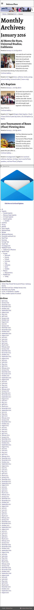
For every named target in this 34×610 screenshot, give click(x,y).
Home (4, 14)
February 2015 (6, 435)
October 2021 (5, 320)
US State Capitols (8, 217)
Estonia (7, 257)
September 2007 (6, 590)
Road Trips (5, 238)
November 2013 (6, 460)
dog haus (9, 159)
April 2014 (4, 454)
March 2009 (5, 562)
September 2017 (6, 397)
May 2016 (4, 414)
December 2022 (6, 304)
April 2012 (4, 491)
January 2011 (5, 519)
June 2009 (4, 556)
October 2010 (5, 525)
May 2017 (4, 402)
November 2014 (6, 441)
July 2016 (4, 412)
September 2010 (6, 527)
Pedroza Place (12, 4)
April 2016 (4, 416)
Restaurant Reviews (7, 234)
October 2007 (5, 589)
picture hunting (5, 79)
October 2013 (5, 462)
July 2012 (4, 487)
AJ (7, 77)
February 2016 (6, 418)
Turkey (6, 276)
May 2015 (4, 431)
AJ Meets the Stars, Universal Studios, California (11, 44)
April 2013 (4, 473)
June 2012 (4, 489)
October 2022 (5, 308)
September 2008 (6, 573)
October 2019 (5, 354)
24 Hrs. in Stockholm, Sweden (10, 291)
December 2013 (6, 458)
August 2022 (5, 312)
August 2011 (5, 506)
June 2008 (4, 579)
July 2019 (4, 360)
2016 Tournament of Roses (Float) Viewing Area (16, 125)
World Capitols (7, 219)
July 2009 (4, 554)
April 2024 (5, 301)
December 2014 (6, 439)
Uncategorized (10, 157)
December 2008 (6, 567)
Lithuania (7, 265)
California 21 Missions (9, 249)
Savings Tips (5, 242)
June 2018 (4, 383)
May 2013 (4, 471)
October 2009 (5, 548)
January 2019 (5, 370)
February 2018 (6, 389)
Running (4, 240)
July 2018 (4, 381)
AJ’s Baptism (8, 84)
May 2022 (4, 314)
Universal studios (15, 79)
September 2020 (6, 333)
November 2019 (6, 352)
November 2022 (6, 306)
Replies (19, 161)
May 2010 (4, 535)
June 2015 (4, 429)
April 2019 (4, 366)
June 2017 (4, 400)
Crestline (4, 222)
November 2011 (6, 500)
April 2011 (4, 514)
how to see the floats (25, 159)
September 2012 (6, 483)
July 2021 (4, 324)
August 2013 (5, 466)
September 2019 (6, 356)
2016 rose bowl (24, 157)
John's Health (5, 228)
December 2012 (6, 479)
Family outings (28, 77)
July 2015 (4, 427)
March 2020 (5, 345)
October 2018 (5, 375)
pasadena (3, 161)
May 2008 (4, 581)
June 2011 (4, 510)
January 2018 (5, 391)
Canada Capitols (7, 213)
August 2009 (5, 552)
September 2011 (6, 504)
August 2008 (5, 575)
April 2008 (5, 583)
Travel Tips (5, 244)
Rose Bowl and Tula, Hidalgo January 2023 (14, 287)
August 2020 (5, 335)
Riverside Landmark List (8, 236)
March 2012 (5, 493)
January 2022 (5, 318)
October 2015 (5, 423)
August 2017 (5, 399)
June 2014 (4, 450)
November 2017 (6, 395)
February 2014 (6, 456)
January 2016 (5, 420)
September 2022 (6, 310)
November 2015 (6, 422)
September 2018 (6, 377)
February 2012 (6, 494)
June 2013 (4, 469)
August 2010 (5, 529)
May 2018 (4, 385)
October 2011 (5, 502)
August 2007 (5, 592)
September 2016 (6, 410)
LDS (22, 116)
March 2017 (5, 406)
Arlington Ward (17, 114)
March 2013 (5, 475)
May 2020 (4, 341)
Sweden (7, 221)
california (20, 77)
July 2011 (4, 508)
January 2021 (5, 326)
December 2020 (6, 327)
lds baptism (27, 116)
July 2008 (4, 577)
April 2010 (4, 537)
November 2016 (6, 408)
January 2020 (5, 349)
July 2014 (4, 448)
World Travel (5, 251)
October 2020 (5, 331)
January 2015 (5, 437)
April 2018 (4, 387)
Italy (6, 263)
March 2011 (5, 516)
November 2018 (6, 374)
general (4, 226)
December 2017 (6, 393)
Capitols (4, 211)
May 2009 (4, 558)
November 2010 (6, 523)
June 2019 (4, 362)
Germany (7, 261)
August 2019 (5, 358)
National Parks (6, 230)
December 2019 (6, 351)
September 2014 (6, 445)
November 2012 (6, 481)
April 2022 (4, 316)
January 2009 (5, 566)
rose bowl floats (11, 161)
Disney (4, 224)
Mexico (5, 270)
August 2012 (5, 485)
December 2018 (6, 372)
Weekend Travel (6, 247)
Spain (6, 267)
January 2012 (5, 496)
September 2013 (6, 464)
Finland (7, 259)
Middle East (6, 274)
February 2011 (5, 517)
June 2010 (4, 533)
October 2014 (5, 443)
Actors (15, 77)
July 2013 (4, 468)
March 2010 (5, 539)
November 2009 (6, 546)
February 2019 (6, 368)
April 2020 (5, 343)
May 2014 (4, 452)
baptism (25, 114)
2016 (15, 14)
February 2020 (6, 347)
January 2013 (5, 477)
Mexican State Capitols (9, 215)
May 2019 (4, 364)
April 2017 (4, 404)
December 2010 (6, 521)
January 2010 (5, 542)
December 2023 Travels (8, 289)
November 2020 (6, 329)
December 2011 (6, 498)
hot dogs (15, 159)
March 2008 (5, 585)
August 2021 (5, 322)
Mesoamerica (8, 272)
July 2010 (4, 531)
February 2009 (6, 564)
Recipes (4, 232)
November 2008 (6, 569)
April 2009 (5, 560)
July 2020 (4, 337)
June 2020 (4, 339)
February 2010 (6, 541)
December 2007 (6, 587)
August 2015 (5, 425)
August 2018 (5, 379)
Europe (5, 253)
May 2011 (4, 512)
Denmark (7, 255)
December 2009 (6, 544)
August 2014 (5, 447)
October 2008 (5, 571)
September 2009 (6, 550)
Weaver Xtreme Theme (27, 608)
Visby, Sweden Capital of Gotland (11, 293)
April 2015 (4, 433)
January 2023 (5, 302)
